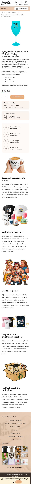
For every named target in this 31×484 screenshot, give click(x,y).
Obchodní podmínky (15, 420)
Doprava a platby (15, 427)
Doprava (16, 4)
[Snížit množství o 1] (7, 98)
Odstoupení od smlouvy (15, 437)
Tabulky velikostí (15, 440)
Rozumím (18, 482)
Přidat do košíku (17, 97)
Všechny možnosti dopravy (16, 107)
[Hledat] (26, 3)
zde (13, 482)
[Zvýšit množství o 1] (7, 96)
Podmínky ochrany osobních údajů (15, 423)
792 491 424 (12, 116)
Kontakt (21, 4)
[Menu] (4, 8)
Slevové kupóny (15, 433)
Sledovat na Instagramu (16, 467)
